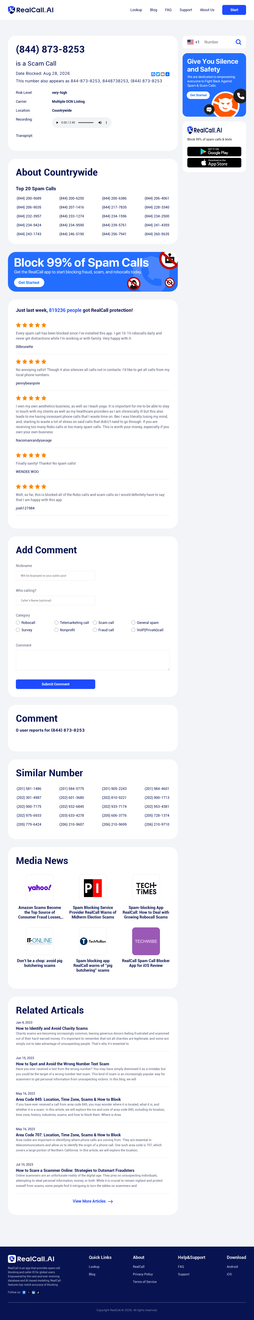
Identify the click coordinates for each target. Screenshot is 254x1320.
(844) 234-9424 (29, 225)
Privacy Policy (143, 1274)
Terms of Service (145, 1282)
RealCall (138, 1267)
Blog (153, 10)
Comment (23, 645)
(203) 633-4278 (71, 815)
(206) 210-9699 (114, 824)
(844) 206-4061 (157, 198)
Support (186, 10)
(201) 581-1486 (29, 789)
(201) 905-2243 (114, 789)
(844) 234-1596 (114, 216)
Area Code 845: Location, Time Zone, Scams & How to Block (68, 1099)
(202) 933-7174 (114, 806)
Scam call (106, 623)
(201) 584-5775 (71, 789)
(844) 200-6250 (71, 198)
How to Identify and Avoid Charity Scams (52, 1028)
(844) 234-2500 (157, 216)
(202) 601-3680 (71, 797)
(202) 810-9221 (114, 797)
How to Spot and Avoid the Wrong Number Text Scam (62, 1064)
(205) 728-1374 (157, 815)
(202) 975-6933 (29, 815)
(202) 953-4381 (157, 806)
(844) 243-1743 (29, 234)
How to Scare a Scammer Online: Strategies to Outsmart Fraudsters (75, 1170)
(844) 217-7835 (114, 207)
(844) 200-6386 (114, 198)
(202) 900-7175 (29, 806)
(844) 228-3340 (157, 207)
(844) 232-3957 (29, 216)
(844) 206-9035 (29, 207)
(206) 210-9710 (157, 824)
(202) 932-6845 (71, 806)
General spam (148, 623)
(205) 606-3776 (114, 815)
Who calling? (26, 590)
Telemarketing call (74, 623)
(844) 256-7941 (114, 234)
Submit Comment (55, 684)
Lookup (136, 10)
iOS (229, 1274)
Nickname (24, 566)
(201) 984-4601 (157, 789)
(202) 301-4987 (29, 797)
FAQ (168, 10)
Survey (26, 630)
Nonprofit (67, 630)
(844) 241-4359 (157, 225)
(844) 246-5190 (71, 234)
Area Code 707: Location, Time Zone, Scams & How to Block (68, 1135)
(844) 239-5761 (114, 225)
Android (232, 1267)
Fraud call (106, 630)
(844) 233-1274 (71, 216)
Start (234, 10)
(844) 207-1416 (71, 207)
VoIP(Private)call (150, 630)
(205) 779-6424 (29, 824)
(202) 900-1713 (157, 797)
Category (23, 615)
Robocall (28, 623)
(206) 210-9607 (71, 824)
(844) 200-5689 (29, 198)
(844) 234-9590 (71, 225)
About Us (207, 10)
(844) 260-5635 (157, 234)
